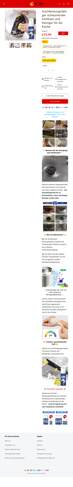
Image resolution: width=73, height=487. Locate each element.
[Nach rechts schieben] (34, 45)
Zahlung (39, 445)
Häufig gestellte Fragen (12, 454)
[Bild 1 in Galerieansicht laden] (11, 45)
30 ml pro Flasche (49, 60)
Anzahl (45, 65)
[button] (4, 4)
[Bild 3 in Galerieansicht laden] (23, 45)
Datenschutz (41, 449)
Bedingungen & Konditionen (46, 458)
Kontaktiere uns (10, 445)
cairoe (33, 473)
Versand (39, 441)
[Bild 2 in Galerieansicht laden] (17, 45)
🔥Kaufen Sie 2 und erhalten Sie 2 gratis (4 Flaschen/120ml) (54, 46)
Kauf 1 (45, 41)
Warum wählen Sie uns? (12, 449)
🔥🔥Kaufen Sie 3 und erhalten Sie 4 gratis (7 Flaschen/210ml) (54, 52)
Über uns (8, 441)
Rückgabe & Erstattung (44, 454)
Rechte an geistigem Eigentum (15, 458)
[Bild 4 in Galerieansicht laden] (29, 45)
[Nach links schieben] (7, 45)
